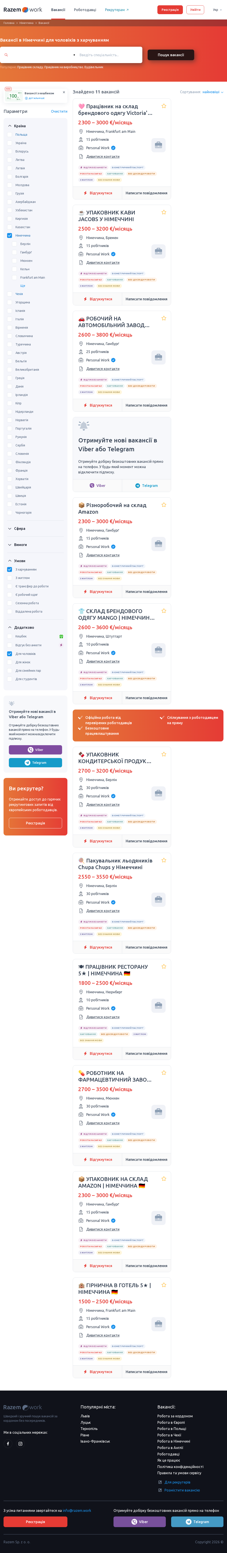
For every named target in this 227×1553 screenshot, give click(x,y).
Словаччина (24, 336)
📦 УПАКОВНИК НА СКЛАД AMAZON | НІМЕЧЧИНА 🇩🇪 (113, 1182)
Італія (20, 319)
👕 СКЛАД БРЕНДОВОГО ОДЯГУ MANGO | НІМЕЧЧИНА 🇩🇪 (115, 614)
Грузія (20, 193)
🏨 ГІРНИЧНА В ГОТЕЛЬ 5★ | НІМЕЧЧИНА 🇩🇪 (114, 1288)
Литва (20, 160)
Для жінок (23, 662)
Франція (21, 470)
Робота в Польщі (171, 1429)
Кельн (24, 269)
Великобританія (27, 369)
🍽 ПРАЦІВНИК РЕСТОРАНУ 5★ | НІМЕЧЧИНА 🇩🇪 (113, 970)
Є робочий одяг (27, 594)
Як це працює (168, 1460)
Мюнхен (26, 260)
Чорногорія (23, 512)
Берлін (25, 244)
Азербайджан (26, 202)
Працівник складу (30, 67)
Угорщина (23, 302)
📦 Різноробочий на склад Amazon (112, 508)
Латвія (20, 168)
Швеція (21, 496)
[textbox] (110, 55)
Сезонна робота (27, 603)
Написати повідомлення (146, 193)
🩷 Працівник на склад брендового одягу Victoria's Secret (114, 109)
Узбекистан (24, 210)
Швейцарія (23, 487)
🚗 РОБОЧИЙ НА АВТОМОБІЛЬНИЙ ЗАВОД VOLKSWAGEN (111, 322)
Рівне (84, 1435)
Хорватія (22, 479)
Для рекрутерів (177, 1482)
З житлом (23, 578)
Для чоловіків (26, 654)
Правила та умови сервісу (179, 1473)
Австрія (21, 353)
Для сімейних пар (28, 670)
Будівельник (93, 67)
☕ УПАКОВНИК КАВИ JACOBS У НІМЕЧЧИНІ (106, 216)
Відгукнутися (101, 193)
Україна (21, 143)
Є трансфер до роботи (32, 586)
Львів (85, 1416)
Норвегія (22, 420)
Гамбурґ (26, 252)
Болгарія (22, 176)
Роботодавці (85, 10)
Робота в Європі (171, 1422)
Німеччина (26, 22)
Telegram (39, 762)
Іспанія (20, 311)
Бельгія (21, 361)
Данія (19, 386)
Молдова (22, 185)
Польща (21, 134)
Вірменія (22, 327)
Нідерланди (24, 411)
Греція (20, 378)
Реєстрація (170, 10)
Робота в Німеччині (173, 1441)
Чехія (19, 294)
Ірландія (22, 395)
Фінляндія (23, 462)
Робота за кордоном (175, 1416)
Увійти (195, 10)
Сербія (20, 445)
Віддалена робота (29, 611)
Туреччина (23, 344)
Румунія (21, 437)
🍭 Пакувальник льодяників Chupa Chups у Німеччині (115, 864)
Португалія (23, 428)
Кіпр (19, 403)
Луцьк (85, 1422)
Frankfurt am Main (32, 277)
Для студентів (26, 679)
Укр (215, 10)
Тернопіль (89, 1429)
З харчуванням (26, 569)
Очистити (59, 111)
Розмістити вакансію (182, 1490)
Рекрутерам (115, 10)
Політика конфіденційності (180, 1467)
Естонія (21, 504)
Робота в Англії (170, 1448)
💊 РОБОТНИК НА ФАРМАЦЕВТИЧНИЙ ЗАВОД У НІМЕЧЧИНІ (114, 1076)
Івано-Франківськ (95, 1441)
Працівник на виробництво (63, 67)
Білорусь (22, 151)
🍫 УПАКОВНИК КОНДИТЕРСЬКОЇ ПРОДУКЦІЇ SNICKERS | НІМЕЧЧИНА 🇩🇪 (116, 758)
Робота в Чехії (169, 1435)
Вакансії (58, 10)
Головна (9, 22)
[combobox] (105, 55)
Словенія (22, 453)
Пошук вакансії (171, 55)
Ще (22, 285)
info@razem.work (77, 1510)
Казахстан (23, 227)
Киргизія (22, 218)
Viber (39, 750)
